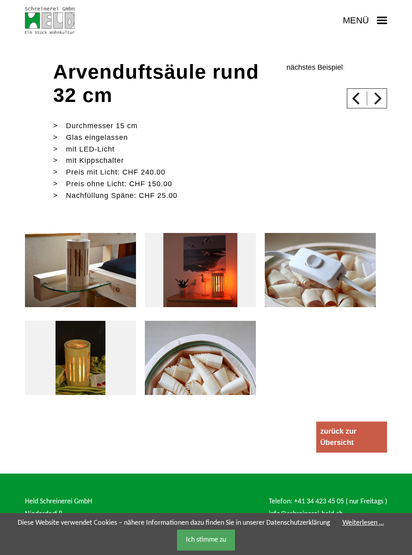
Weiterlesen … (363, 523)
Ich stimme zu (206, 540)
